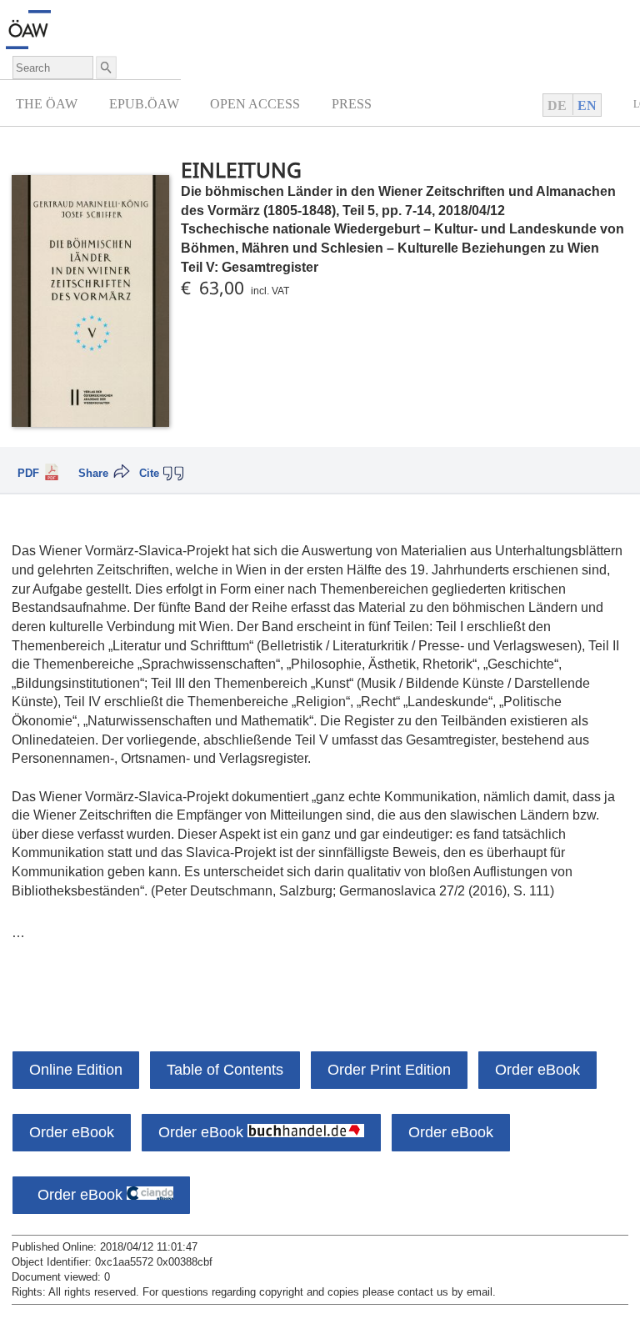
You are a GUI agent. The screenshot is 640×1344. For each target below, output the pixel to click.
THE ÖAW (47, 104)
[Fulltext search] (105, 67)
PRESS (352, 104)
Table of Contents (225, 1069)
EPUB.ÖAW (144, 104)
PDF (28, 473)
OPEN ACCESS (255, 104)
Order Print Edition (389, 1069)
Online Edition (75, 1069)
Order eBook (537, 1069)
